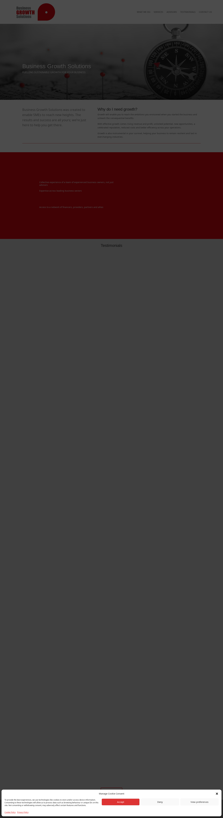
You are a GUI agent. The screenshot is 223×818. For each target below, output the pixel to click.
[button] (216, 793)
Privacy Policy (23, 812)
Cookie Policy (10, 812)
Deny (160, 802)
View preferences (199, 802)
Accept (120, 802)
